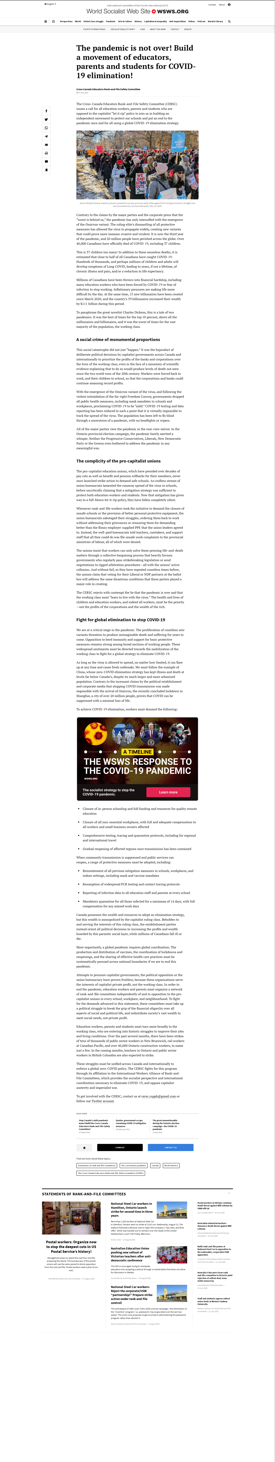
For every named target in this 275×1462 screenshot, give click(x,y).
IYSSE (142, 29)
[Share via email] (46, 145)
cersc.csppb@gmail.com (158, 1096)
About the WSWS (158, 29)
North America (171, 1165)
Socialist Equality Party (123, 29)
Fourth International (94, 29)
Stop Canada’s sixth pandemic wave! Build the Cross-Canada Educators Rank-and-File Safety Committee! (94, 1125)
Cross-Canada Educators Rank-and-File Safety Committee (108, 89)
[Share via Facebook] (46, 111)
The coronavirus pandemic (133, 1165)
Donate (188, 29)
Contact (212, 4)
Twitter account (103, 1101)
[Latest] (53, 23)
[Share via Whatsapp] (46, 128)
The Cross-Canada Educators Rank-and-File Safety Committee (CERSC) (111, 1173)
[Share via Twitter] (46, 119)
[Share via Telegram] (46, 136)
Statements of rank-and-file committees (97, 1165)
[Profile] (229, 5)
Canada (155, 1165)
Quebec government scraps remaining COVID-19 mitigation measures (131, 1123)
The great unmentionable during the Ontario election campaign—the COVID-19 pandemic (166, 1125)
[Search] (229, 23)
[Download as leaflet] (46, 153)
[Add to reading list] (46, 170)
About (222, 4)
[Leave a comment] (46, 161)
